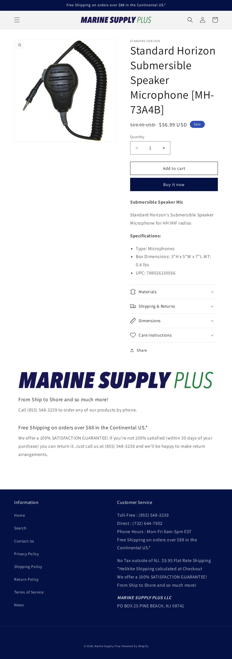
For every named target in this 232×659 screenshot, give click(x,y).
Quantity (137, 136)
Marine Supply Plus (107, 646)
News (19, 604)
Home (19, 515)
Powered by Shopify (135, 646)
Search (20, 528)
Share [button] (142, 350)
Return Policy (26, 579)
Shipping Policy (28, 566)
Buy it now (174, 184)
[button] (17, 20)
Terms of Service (29, 592)
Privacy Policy (26, 553)
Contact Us (24, 541)
